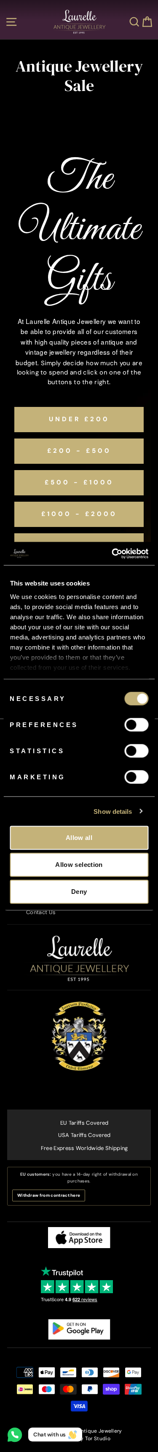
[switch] (136, 725)
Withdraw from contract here (48, 1195)
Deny (79, 891)
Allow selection (79, 864)
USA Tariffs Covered (84, 1135)
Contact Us (41, 912)
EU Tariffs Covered (84, 1122)
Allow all (79, 837)
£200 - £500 (79, 451)
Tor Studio (97, 1438)
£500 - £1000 (79, 482)
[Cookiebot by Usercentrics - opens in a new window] (112, 553)
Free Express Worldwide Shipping (84, 1148)
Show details (113, 811)
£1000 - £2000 (79, 514)
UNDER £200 (79, 419)
